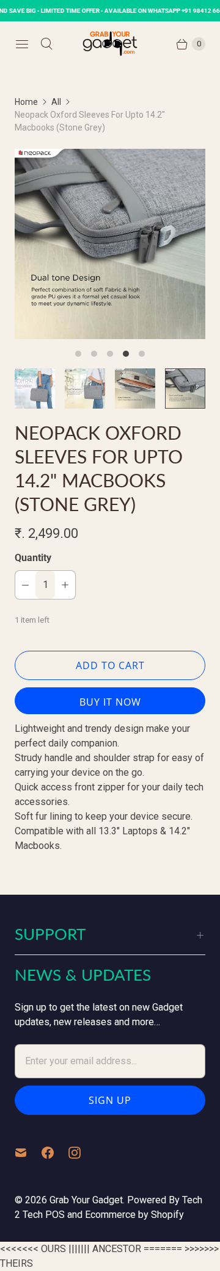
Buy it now (110, 702)
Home (26, 102)
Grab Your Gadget (86, 1200)
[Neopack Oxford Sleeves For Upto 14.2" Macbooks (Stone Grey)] (110, 244)
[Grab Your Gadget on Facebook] (55, 1152)
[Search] (46, 44)
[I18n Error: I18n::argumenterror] (35, 388)
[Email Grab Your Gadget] (28, 1152)
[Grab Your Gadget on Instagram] (81, 1152)
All (56, 102)
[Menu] (22, 44)
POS (55, 1214)
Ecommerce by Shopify (134, 1214)
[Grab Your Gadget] (110, 44)
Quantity (33, 558)
